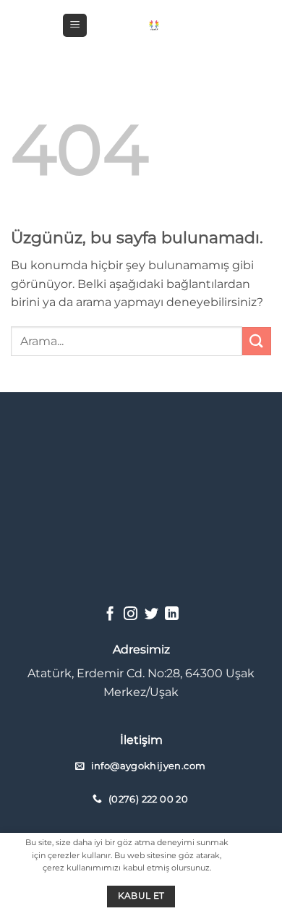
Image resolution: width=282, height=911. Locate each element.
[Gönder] (256, 341)
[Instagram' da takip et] (130, 614)
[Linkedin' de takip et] (172, 614)
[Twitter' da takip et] (151, 614)
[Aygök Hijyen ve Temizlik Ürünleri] (154, 25)
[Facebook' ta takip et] (110, 614)
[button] (75, 26)
